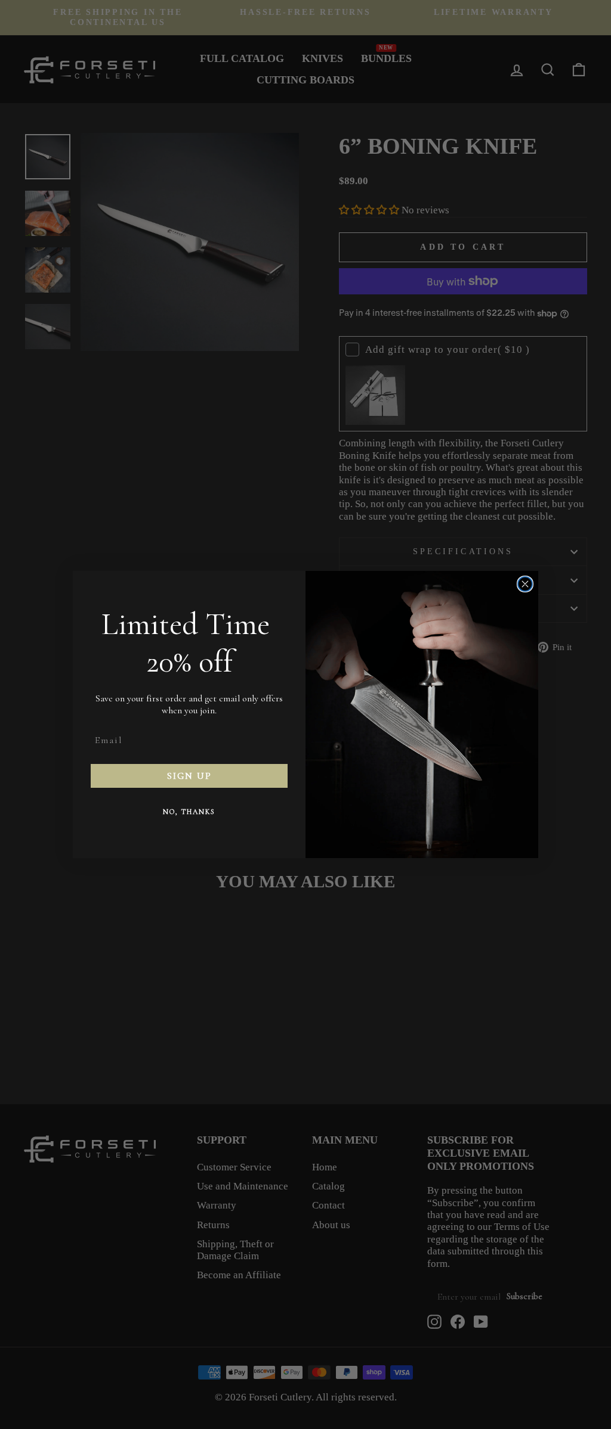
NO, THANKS (189, 811)
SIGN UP (189, 776)
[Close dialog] (525, 584)
